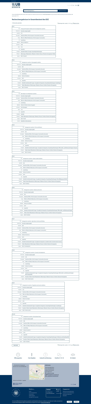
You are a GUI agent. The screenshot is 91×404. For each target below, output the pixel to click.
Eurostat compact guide (25, 31)
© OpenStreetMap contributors (39, 378)
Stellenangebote (32, 395)
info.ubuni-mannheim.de (53, 374)
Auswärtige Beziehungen (37, 51)
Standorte (24, 14)
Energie (29, 51)
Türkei (54, 53)
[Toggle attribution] (43, 378)
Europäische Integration (39, 82)
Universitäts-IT (31, 394)
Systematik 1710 (15, 16)
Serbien (37, 53)
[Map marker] (36, 372)
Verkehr (26, 51)
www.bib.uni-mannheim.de (52, 376)
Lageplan (24, 380)
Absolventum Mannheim (67, 394)
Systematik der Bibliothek (56, 14)
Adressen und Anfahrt (17, 380)
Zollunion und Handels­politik (63, 337)
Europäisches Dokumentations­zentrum (35, 14)
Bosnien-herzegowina (47, 53)
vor (72, 23)
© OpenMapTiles (32, 378)
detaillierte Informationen (26, 121)
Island (29, 150)
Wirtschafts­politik (28, 274)
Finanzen (75, 147)
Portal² (30, 391)
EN (73, 5)
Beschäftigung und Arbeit (62, 179)
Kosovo (41, 53)
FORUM (48, 389)
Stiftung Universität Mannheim (68, 391)
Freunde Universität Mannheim (68, 392)
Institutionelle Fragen (30, 82)
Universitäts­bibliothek (16, 14)
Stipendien (65, 395)
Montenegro (23, 53)
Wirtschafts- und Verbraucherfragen (66, 147)
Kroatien (27, 276)
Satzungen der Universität (33, 397)
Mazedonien (28, 53)
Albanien (34, 53)
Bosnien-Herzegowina (52, 85)
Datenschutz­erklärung (45, 402)
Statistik (22, 51)
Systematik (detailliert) (67, 14)
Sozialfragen (58, 82)
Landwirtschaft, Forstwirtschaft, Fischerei (53, 241)
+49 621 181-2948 (50, 373)
